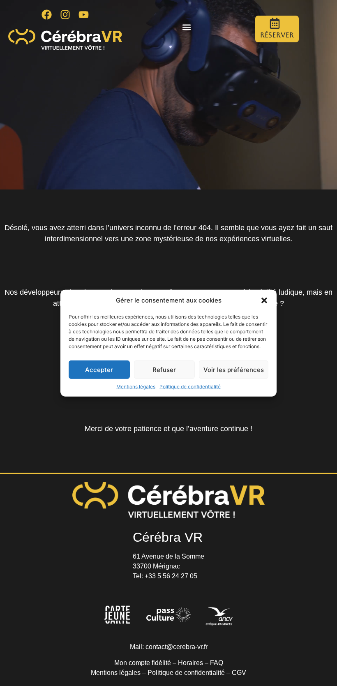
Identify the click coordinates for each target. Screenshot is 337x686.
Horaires (190, 662)
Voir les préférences (233, 369)
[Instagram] (65, 14)
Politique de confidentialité (190, 386)
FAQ (216, 662)
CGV (239, 672)
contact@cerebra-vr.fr (176, 646)
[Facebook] (47, 14)
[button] (264, 300)
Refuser (164, 369)
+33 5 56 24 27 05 (171, 576)
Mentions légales (135, 386)
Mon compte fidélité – (146, 662)
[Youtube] (84, 14)
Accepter (99, 369)
